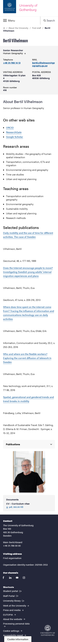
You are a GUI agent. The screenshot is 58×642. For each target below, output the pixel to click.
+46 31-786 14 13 (11, 62)
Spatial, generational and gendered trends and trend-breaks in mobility (28, 399)
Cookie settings (11, 630)
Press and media (12, 610)
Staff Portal (11, 595)
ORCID (10, 127)
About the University (18, 28)
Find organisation (12, 558)
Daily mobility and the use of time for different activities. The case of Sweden (28, 235)
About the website (13, 619)
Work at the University (15, 605)
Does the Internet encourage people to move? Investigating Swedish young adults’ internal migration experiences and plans (28, 272)
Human (13, 53)
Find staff (36, 28)
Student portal (12, 590)
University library (14, 600)
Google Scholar (14, 137)
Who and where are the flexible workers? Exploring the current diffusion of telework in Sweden (27, 358)
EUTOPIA (8, 614)
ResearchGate (13, 132)
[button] (20, 20)
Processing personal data (16, 623)
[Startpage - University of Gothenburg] (47, 630)
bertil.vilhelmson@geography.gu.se (43, 64)
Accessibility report (13, 635)
